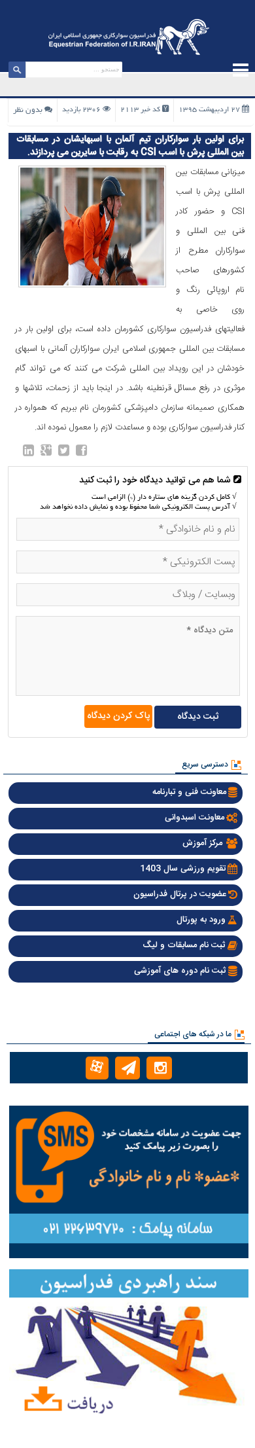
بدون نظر (27, 110)
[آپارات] (97, 1068)
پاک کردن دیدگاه (118, 716)
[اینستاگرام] (159, 1068)
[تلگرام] (128, 1068)
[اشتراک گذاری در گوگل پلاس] (46, 453)
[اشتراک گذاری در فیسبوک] (81, 453)
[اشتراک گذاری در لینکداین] (28, 453)
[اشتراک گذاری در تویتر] (63, 453)
